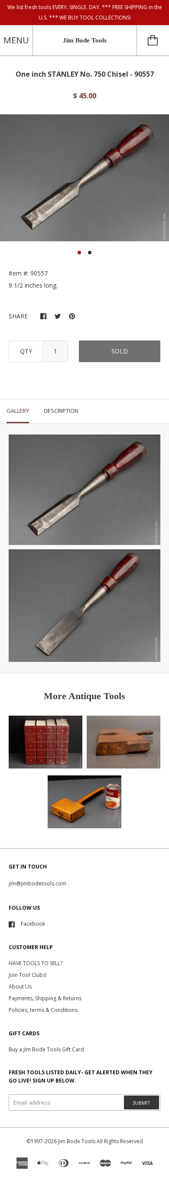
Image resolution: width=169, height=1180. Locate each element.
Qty (26, 351)
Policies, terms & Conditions (43, 1010)
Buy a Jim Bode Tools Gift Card (46, 1049)
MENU (16, 40)
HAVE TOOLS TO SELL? (35, 963)
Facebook (33, 923)
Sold (119, 351)
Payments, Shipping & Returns (45, 998)
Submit (141, 1102)
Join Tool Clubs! (28, 975)
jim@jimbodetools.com (37, 883)
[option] (84, 177)
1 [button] (79, 252)
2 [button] (89, 252)
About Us (20, 986)
